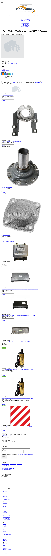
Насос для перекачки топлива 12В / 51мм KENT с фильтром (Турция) (17, 398)
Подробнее (39, 15)
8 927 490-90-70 (5, 465)
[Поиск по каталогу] (49, 2)
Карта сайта (19, 464)
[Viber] (7, 74)
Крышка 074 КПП (6, 235)
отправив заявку (13, 82)
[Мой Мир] (5, 74)
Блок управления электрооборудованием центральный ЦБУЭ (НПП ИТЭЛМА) (20, 289)
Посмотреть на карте (6, 435)
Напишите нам (25, 25)
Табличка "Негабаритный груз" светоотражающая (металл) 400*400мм (18, 426)
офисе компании (38, 82)
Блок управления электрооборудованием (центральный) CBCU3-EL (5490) (18, 315)
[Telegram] (12, 74)
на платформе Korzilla (6, 469)
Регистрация (27, 20)
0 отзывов (4, 60)
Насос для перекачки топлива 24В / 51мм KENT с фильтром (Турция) (17, 369)
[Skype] (10, 74)
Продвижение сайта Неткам (8, 468)
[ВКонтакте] (1, 74)
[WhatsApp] (9, 74)
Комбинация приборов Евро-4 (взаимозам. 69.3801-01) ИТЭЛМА (16, 341)
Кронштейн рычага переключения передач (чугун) (13, 141)
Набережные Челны (25, 19)
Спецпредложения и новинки (8, 241)
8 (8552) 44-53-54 (25, 23)
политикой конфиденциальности (25, 454)
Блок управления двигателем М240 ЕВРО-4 (11, 262)
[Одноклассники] (3, 74)
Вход (22, 20)
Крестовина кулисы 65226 (7, 95)
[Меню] (2, 2)
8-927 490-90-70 (25, 24)
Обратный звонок (25, 26)
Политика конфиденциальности (9, 464)
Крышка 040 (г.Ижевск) (7, 187)
